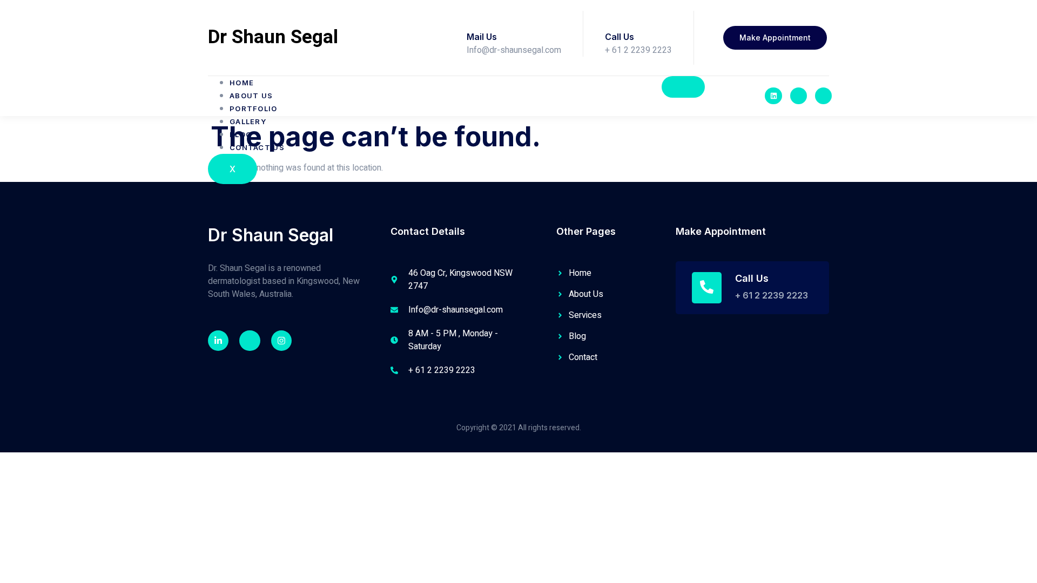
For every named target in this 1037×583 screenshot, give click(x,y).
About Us (251, 95)
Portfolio (254, 108)
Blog (241, 134)
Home (242, 82)
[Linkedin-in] (218, 340)
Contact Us (257, 147)
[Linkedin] (773, 95)
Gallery (248, 121)
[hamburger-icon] (683, 87)
